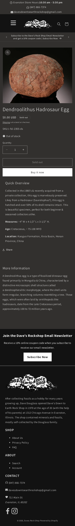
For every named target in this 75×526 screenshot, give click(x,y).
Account (17, 468)
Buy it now (37, 172)
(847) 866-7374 (37, 7)
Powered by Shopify (49, 520)
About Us (17, 437)
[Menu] (13, 22)
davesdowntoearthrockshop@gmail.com (37, 11)
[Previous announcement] (6, 37)
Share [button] (9, 249)
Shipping (6, 122)
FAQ (14, 447)
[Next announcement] (68, 37)
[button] (59, 24)
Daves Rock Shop (32, 520)
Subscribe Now (37, 357)
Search (16, 463)
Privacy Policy (20, 442)
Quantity (7, 142)
